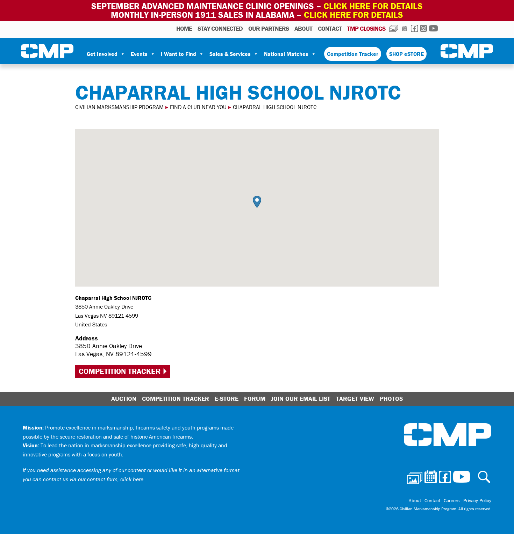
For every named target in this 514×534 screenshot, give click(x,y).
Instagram (423, 28)
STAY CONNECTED (220, 28)
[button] (257, 202)
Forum (254, 399)
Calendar (404, 28)
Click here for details (373, 6)
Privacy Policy (477, 500)
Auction (123, 399)
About (303, 28)
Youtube (433, 28)
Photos (393, 28)
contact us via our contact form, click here (93, 479)
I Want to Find (178, 53)
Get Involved (102, 53)
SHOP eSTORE (406, 53)
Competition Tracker (352, 53)
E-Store (226, 399)
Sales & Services (230, 53)
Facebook (414, 28)
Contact (330, 28)
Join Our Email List (300, 399)
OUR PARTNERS (268, 28)
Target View (355, 399)
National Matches (286, 53)
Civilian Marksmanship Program (47, 51)
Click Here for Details (353, 14)
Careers (452, 500)
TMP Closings (366, 28)
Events (139, 53)
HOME (184, 28)
